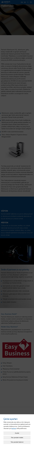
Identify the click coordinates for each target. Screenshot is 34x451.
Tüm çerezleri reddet (17, 437)
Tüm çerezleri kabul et (17, 442)
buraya (14, 428)
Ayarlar (17, 433)
